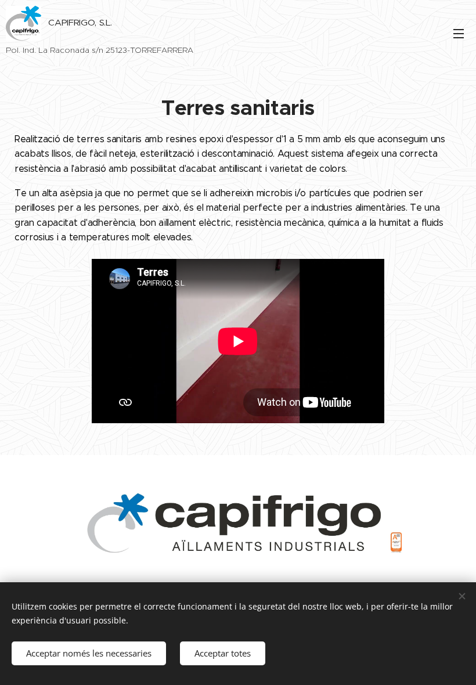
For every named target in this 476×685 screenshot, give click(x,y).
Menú (458, 33)
